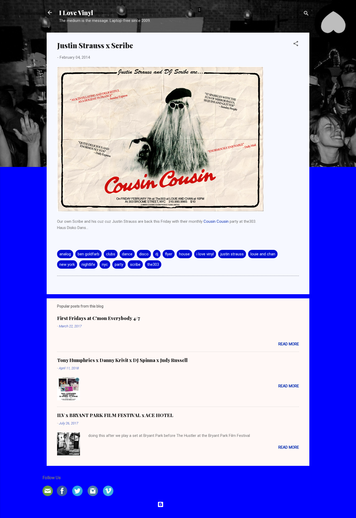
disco (144, 254)
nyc (105, 264)
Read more (288, 344)
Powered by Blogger (181, 504)
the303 (153, 264)
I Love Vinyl (76, 12)
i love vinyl (205, 254)
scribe (135, 264)
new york (67, 264)
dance (127, 254)
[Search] (306, 14)
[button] (296, 44)
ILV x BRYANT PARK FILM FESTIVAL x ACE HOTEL (115, 415)
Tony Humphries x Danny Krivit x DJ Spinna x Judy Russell (122, 360)
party (119, 264)
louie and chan (262, 254)
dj (156, 254)
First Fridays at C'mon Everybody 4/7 (98, 318)
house (184, 254)
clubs (110, 254)
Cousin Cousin (216, 221)
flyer (168, 254)
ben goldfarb (88, 254)
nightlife (88, 264)
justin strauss (232, 254)
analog (65, 254)
